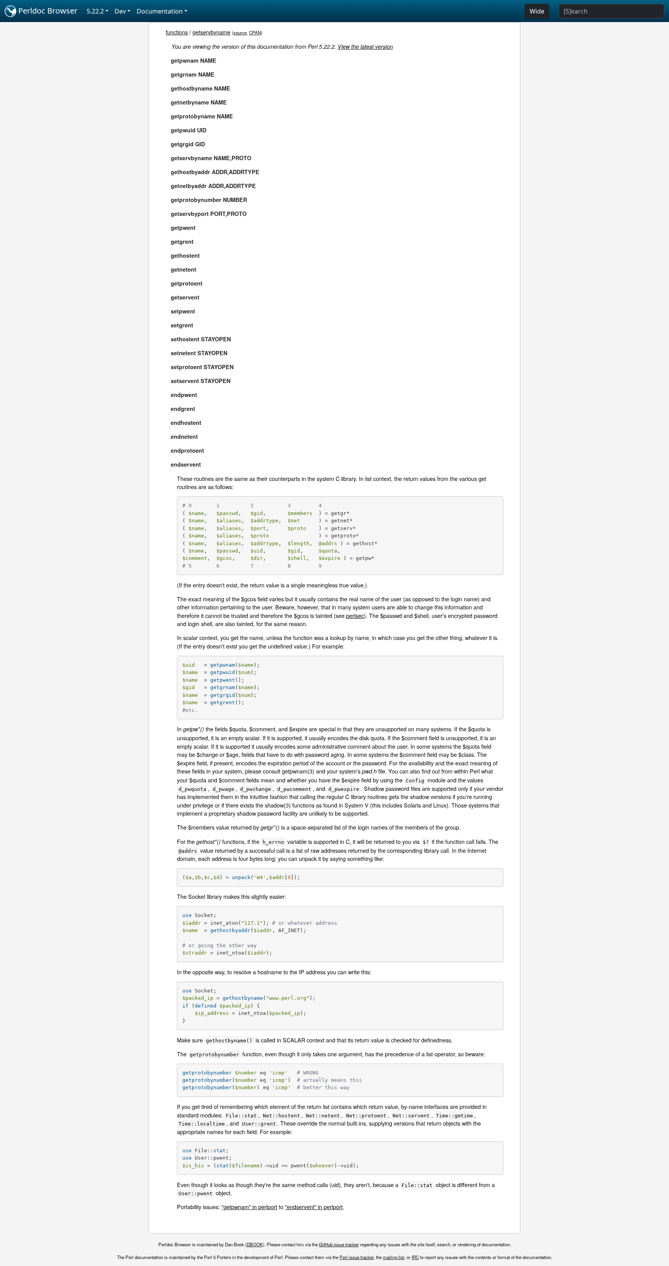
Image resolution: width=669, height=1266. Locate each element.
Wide (537, 11)
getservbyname (211, 32)
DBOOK (255, 1244)
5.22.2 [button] (95, 11)
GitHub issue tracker (339, 1244)
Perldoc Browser (46, 10)
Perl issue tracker (357, 1257)
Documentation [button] (160, 11)
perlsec (355, 615)
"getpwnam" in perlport (249, 1207)
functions (177, 32)
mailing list (393, 1257)
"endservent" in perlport (314, 1207)
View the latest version (365, 46)
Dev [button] (120, 11)
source (240, 32)
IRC (415, 1257)
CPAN (255, 32)
